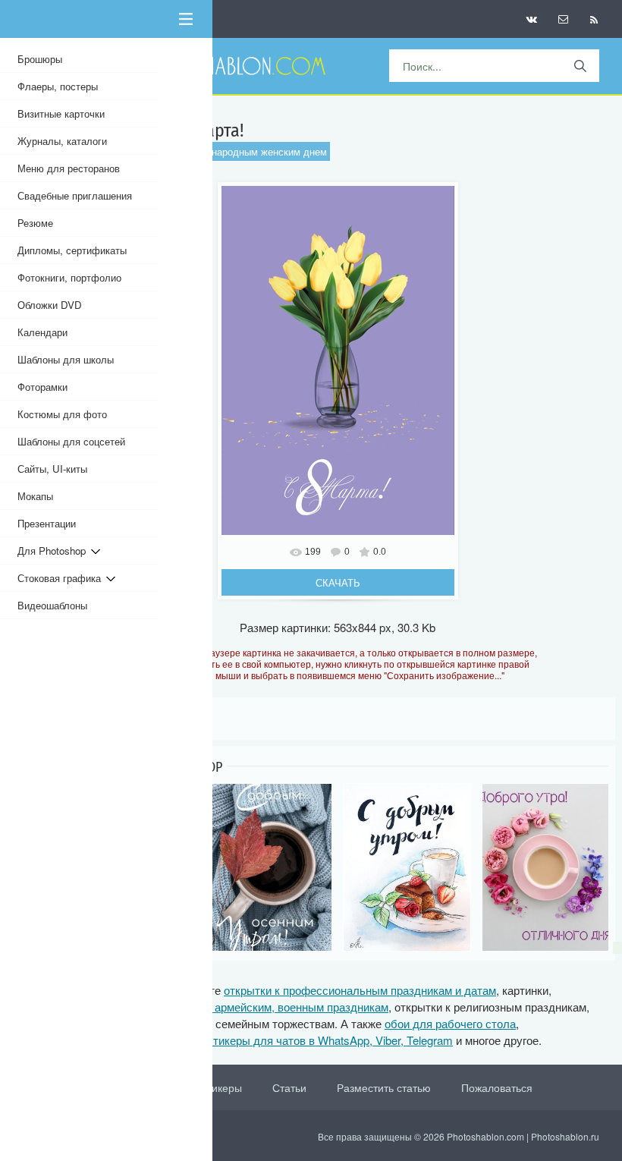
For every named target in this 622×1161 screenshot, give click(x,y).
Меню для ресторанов (68, 168)
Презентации (46, 523)
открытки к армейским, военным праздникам (272, 1007)
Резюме (35, 223)
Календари (42, 332)
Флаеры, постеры (57, 86)
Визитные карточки (61, 113)
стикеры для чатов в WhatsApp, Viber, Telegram (330, 1040)
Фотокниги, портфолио (69, 277)
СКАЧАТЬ (338, 582)
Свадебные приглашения (74, 195)
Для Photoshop (54, 550)
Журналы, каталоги (62, 141)
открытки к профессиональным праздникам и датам (360, 990)
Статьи (289, 1087)
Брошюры (39, 59)
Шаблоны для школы (65, 359)
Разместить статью (384, 1087)
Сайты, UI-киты (52, 468)
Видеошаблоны (52, 605)
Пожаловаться (496, 1087)
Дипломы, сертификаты (72, 250)
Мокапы (35, 496)
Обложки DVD (49, 304)
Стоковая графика (61, 578)
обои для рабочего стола (450, 1023)
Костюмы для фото (62, 414)
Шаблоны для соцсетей (71, 441)
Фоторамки (42, 386)
